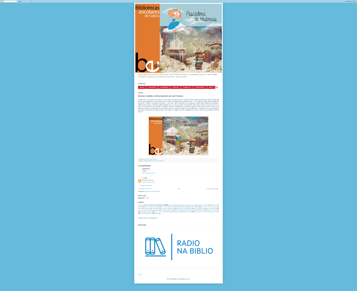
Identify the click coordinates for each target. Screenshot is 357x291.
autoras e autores (203, 205)
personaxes (178, 210)
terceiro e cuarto (214, 211)
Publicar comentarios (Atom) (153, 191)
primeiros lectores (146, 211)
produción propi (158, 211)
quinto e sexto (187, 211)
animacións (172, 205)
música (147, 210)
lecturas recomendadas (185, 208)
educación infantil (193, 206)
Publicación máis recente (144, 188)
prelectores (200, 210)
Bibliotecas (214, 205)
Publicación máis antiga (212, 188)
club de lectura (153, 206)
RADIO (196, 211)
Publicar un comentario (146, 185)
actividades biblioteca (148, 160)
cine (146, 206)
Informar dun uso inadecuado (147, 218)
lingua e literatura (210, 208)
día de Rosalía (173, 206)
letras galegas (198, 208)
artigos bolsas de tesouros (188, 205)
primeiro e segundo (213, 210)
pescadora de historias (159, 160)
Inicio (178, 188)
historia (140, 208)
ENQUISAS (204, 206)
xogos (156, 213)
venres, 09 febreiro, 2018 (148, 173)
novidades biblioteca (167, 210)
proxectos (177, 211)
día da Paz (164, 206)
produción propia (168, 211)
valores (150, 213)
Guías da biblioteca (212, 206)
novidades (155, 210)
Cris (143, 178)
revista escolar (203, 211)
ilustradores (156, 208)
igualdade (147, 208)
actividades (141, 205)
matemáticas (141, 210)
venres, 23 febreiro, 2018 (148, 182)
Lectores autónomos (168, 208)
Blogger (188, 279)
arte (178, 205)
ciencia (140, 206)
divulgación (182, 206)
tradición (143, 213)
